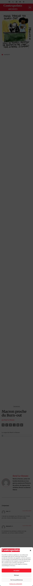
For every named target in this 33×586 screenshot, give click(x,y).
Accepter (16, 570)
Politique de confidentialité (15, 583)
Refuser (16, 575)
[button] (30, 550)
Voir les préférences (16, 580)
